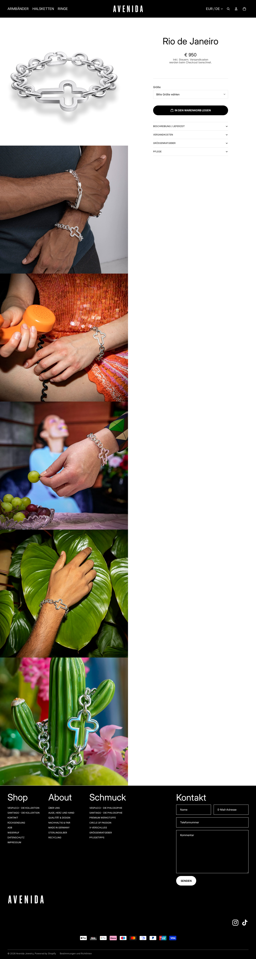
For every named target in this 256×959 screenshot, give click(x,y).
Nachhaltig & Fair (59, 822)
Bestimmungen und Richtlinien (76, 953)
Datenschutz (16, 837)
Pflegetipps (96, 837)
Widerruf (13, 832)
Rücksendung (16, 822)
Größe (157, 87)
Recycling (54, 837)
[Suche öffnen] (228, 9)
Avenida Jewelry (25, 953)
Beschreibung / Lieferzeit (169, 126)
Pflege (157, 151)
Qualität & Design (59, 817)
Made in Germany (59, 827)
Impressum (14, 842)
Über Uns (54, 807)
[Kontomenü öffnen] (236, 9)
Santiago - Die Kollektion (23, 812)
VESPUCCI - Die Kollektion (23, 807)
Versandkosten (163, 134)
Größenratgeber (164, 143)
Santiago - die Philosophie (105, 812)
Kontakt (12, 817)
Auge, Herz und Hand (61, 812)
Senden (186, 880)
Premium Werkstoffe (102, 817)
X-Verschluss (98, 827)
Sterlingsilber (57, 832)
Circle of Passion (100, 822)
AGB (9, 827)
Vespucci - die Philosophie (105, 807)
